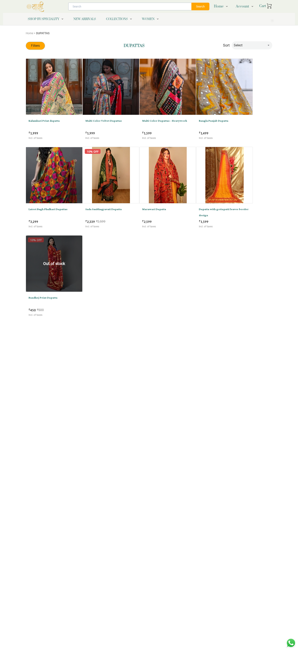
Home (29, 33)
